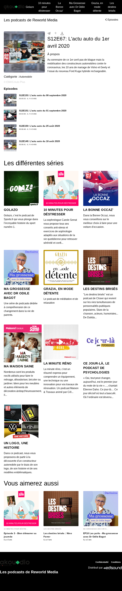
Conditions (116, 562)
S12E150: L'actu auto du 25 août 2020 (39, 126)
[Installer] (55, 33)
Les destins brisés (112, 7)
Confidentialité (101, 562)
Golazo (30, 7)
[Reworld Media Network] (29, 563)
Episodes (112, 19)
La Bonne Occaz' (59, 7)
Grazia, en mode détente (97, 7)
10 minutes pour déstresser (44, 7)
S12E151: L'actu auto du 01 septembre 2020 (42, 110)
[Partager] (49, 33)
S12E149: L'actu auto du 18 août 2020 (39, 141)
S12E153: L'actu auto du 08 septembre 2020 (42, 95)
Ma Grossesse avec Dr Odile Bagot (77, 7)
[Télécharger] (62, 33)
